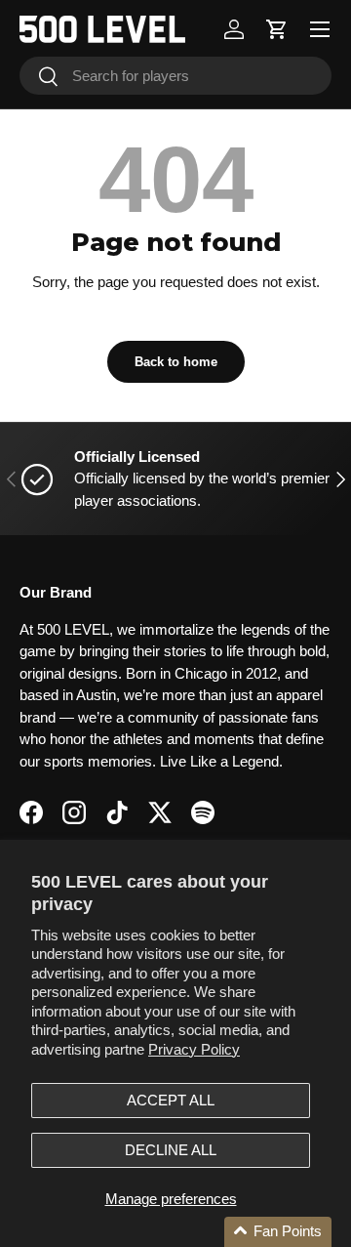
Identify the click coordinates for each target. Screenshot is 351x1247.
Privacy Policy (194, 1049)
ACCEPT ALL (170, 1100)
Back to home (176, 361)
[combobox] (176, 76)
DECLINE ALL (170, 1150)
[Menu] (319, 29)
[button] (276, 29)
